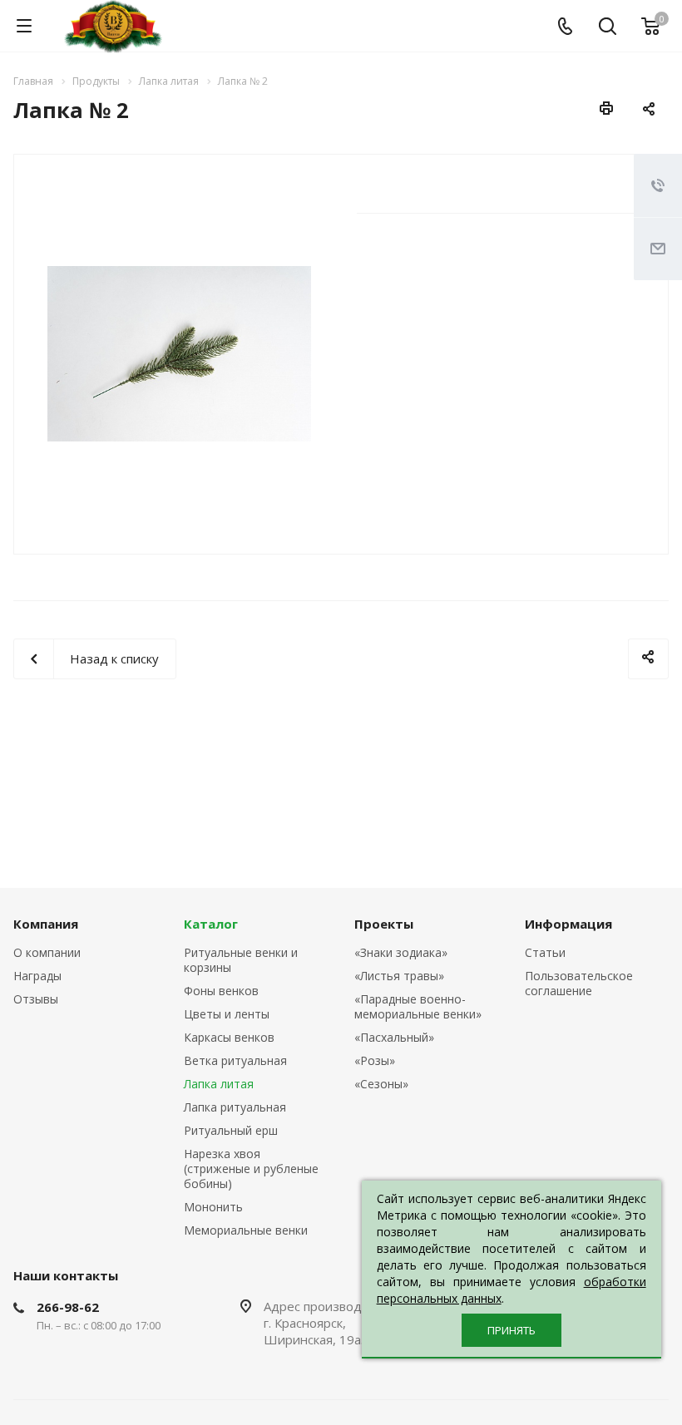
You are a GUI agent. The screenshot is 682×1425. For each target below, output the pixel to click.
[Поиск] (607, 28)
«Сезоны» (381, 1084)
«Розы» (374, 1060)
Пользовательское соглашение (579, 983)
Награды (37, 976)
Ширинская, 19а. (317, 1339)
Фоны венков (221, 990)
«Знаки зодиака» (400, 952)
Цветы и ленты (226, 1014)
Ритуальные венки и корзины (241, 959)
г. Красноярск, (305, 1322)
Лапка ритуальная (235, 1107)
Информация (568, 923)
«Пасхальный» (394, 1037)
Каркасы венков (229, 1037)
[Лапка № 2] (179, 352)
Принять (511, 1330)
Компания (45, 923)
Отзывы (35, 999)
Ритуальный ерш (231, 1130)
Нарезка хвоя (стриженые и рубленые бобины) (251, 1168)
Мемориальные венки (246, 1230)
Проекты (383, 923)
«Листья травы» (399, 976)
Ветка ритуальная (235, 1060)
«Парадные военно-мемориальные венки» (418, 1006)
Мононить (213, 1207)
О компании (47, 952)
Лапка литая (219, 1084)
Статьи (545, 952)
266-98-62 (68, 1307)
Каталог (211, 923)
